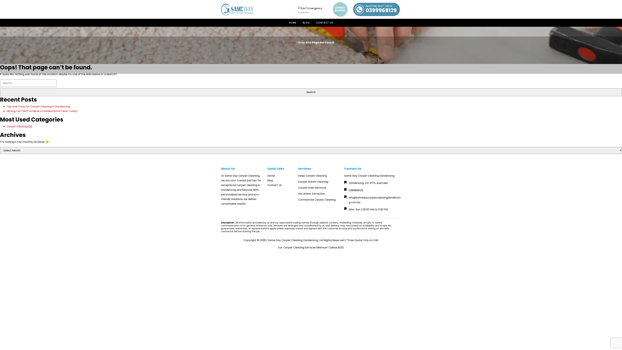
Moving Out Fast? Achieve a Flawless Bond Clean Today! (42, 111)
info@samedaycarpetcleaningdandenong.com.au (375, 200)
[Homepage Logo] (237, 9)
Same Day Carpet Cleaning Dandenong (293, 240)
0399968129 (381, 9)
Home (292, 22)
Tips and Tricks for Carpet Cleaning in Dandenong (38, 106)
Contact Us (324, 22)
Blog (306, 22)
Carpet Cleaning (17, 126)
